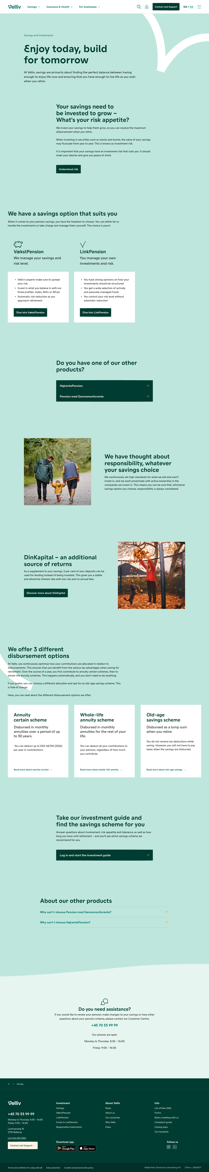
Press (108, 1127)
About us (110, 1112)
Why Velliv (110, 1122)
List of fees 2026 (163, 1108)
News (108, 1108)
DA (185, 6)
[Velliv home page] (14, 7)
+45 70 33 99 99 (104, 1025)
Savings (32, 6)
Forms (158, 1112)
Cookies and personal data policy (78, 1167)
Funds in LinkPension (67, 1122)
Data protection (53, 1167)
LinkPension (62, 1117)
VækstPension (63, 1112)
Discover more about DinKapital (46, 592)
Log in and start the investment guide (85, 855)
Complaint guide (163, 1122)
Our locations (162, 1131)
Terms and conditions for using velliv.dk (25, 1167)
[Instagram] (168, 1147)
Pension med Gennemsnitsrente (82, 396)
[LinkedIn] (174, 1147)
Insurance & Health (57, 6)
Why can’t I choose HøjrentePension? (65, 922)
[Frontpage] (9, 1084)
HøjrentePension (71, 385)
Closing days (161, 1127)
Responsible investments (69, 1127)
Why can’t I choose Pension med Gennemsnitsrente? (75, 912)
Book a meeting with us (167, 1117)
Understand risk (68, 169)
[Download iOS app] (87, 1148)
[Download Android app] (66, 1148)
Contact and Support (166, 6)
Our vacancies (112, 1117)
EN (191, 6)
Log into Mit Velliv (17, 1137)
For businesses (88, 6)
